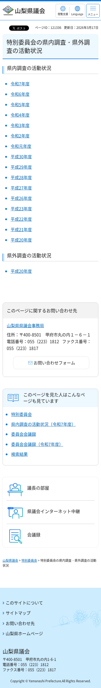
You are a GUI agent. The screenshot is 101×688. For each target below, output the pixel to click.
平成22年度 (21, 219)
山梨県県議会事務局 (25, 325)
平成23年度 (21, 208)
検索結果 (19, 454)
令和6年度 (20, 94)
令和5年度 (20, 104)
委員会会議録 (23, 434)
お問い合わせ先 (20, 623)
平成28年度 (21, 177)
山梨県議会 (10, 560)
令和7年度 (20, 83)
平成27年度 (21, 188)
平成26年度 (21, 198)
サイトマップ (18, 613)
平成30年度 (21, 156)
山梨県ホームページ (24, 633)
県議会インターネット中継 (53, 511)
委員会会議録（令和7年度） (37, 444)
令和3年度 (20, 125)
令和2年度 (20, 135)
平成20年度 (21, 240)
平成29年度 (21, 167)
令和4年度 (20, 115)
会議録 (33, 534)
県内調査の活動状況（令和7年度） (43, 424)
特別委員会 (21, 414)
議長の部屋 (38, 487)
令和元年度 (21, 146)
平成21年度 (21, 229)
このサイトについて (24, 602)
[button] (63, 11)
